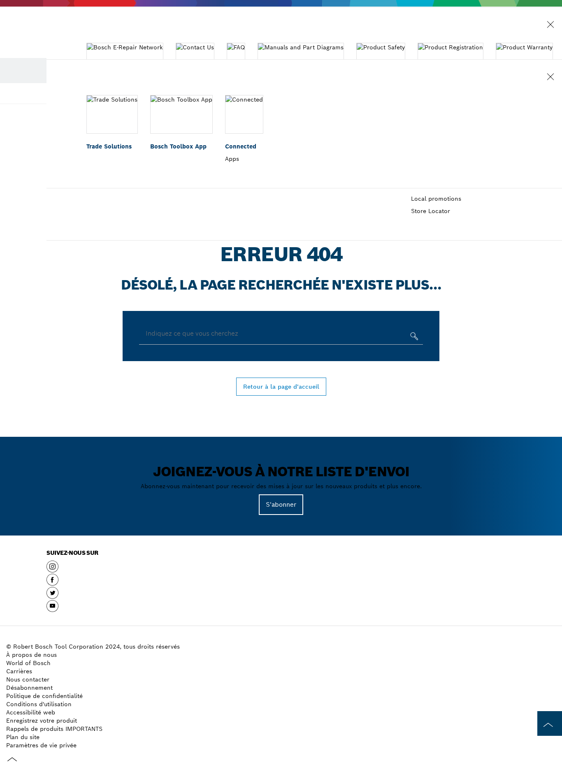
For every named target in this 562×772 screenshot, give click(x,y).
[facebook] (52, 583)
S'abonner (281, 504)
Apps (232, 159)
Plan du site (22, 737)
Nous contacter (27, 679)
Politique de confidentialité (44, 696)
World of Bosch (28, 663)
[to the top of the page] (549, 723)
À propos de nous (31, 654)
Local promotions (436, 199)
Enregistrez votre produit (41, 720)
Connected (240, 146)
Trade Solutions (109, 146)
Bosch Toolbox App (178, 146)
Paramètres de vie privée (41, 745)
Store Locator (430, 211)
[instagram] (52, 569)
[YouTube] (52, 609)
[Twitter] (52, 596)
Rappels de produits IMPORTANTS (54, 729)
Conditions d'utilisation (39, 704)
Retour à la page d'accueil (281, 386)
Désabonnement (29, 687)
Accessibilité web (30, 712)
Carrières (19, 671)
